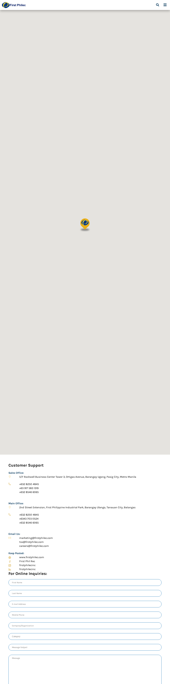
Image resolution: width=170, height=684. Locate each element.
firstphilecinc (27, 565)
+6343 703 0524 (29, 518)
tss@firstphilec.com (31, 541)
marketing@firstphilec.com (36, 537)
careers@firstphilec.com (34, 545)
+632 (29, 484)
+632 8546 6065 (29, 492)
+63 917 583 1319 (29, 488)
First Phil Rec (27, 561)
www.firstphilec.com (31, 557)
